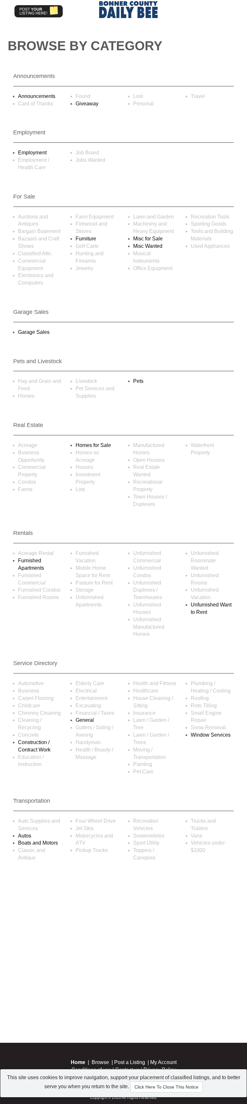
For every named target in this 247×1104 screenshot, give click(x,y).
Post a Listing (129, 1062)
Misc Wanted (147, 246)
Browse (100, 1062)
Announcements (36, 96)
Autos (24, 835)
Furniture (86, 238)
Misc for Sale (148, 238)
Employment (32, 152)
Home (78, 1062)
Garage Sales (34, 332)
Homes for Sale (93, 445)
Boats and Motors (38, 843)
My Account (163, 1062)
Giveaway (87, 103)
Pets (138, 381)
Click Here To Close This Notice (166, 1086)
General (85, 720)
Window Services (211, 735)
